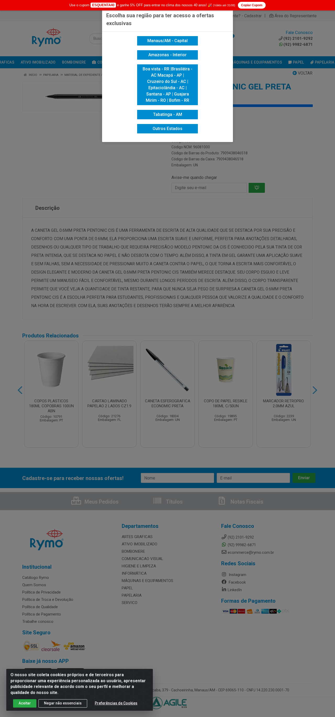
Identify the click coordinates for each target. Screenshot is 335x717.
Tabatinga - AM (167, 114)
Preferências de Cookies (116, 703)
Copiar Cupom (252, 5)
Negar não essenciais (63, 703)
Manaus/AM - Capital (167, 40)
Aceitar (25, 703)
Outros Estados (167, 128)
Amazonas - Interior (167, 54)
